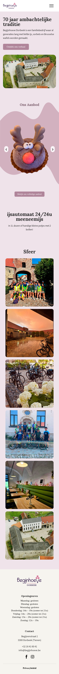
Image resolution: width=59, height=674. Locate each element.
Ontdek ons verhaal (16, 46)
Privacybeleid (29, 668)
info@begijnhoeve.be (30, 650)
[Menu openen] (51, 5)
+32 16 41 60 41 (29, 646)
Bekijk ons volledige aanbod (29, 194)
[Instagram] (32, 657)
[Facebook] (26, 657)
